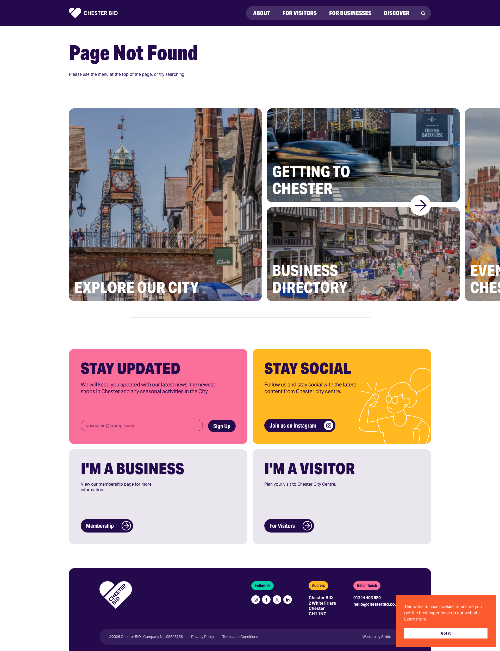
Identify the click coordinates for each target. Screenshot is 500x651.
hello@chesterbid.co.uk (377, 604)
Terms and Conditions (240, 637)
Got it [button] (446, 633)
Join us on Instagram (293, 425)
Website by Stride (376, 637)
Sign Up (221, 426)
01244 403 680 (367, 597)
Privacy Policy (202, 637)
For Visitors (282, 525)
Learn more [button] (415, 619)
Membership (100, 525)
